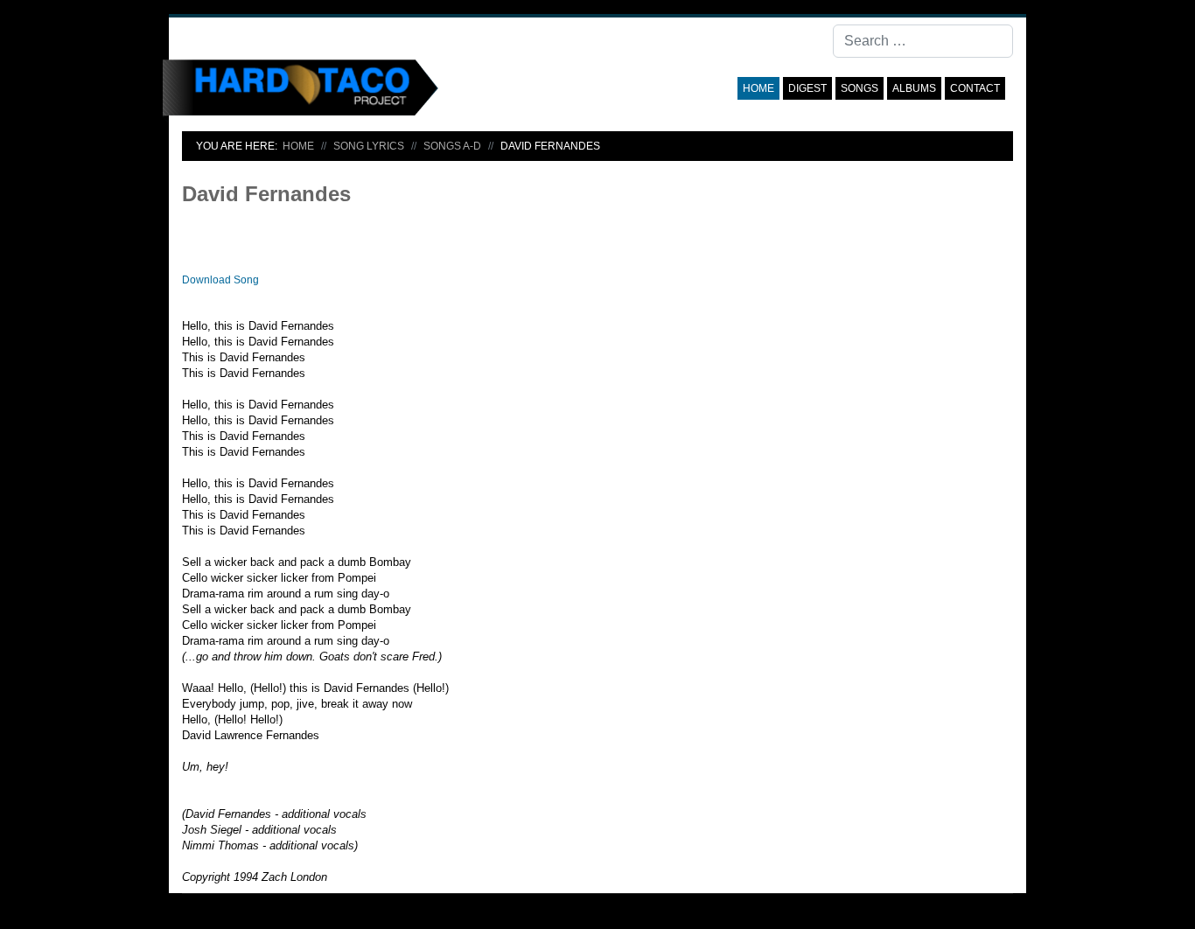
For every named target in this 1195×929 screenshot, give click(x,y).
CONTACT (975, 88)
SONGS (859, 88)
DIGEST (807, 88)
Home (758, 88)
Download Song (220, 280)
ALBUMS (914, 88)
